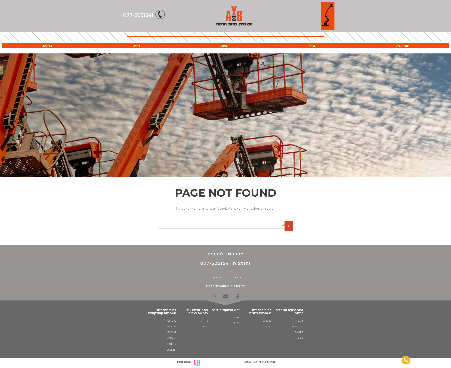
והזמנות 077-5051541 (225, 263)
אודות (311, 45)
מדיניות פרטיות (266, 361)
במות (224, 45)
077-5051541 (138, 15)
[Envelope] (225, 296)
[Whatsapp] (213, 296)
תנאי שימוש (250, 361)
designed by (184, 361)
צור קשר (47, 45)
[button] (405, 360)
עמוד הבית (402, 45)
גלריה (136, 45)
